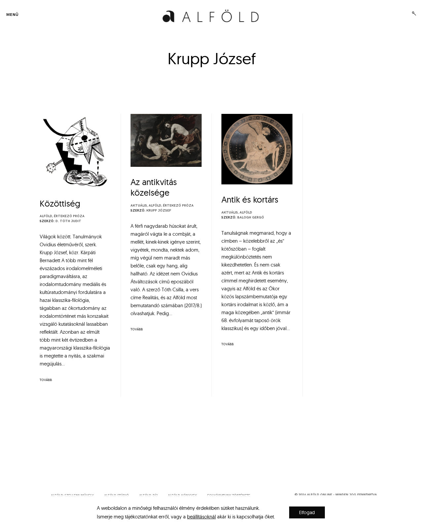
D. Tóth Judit (68, 221)
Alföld (46, 216)
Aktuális (139, 206)
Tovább (46, 380)
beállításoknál (201, 516)
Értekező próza (69, 216)
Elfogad (307, 512)
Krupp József (158, 211)
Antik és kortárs (249, 199)
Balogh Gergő (250, 217)
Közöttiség (60, 203)
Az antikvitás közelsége (154, 187)
